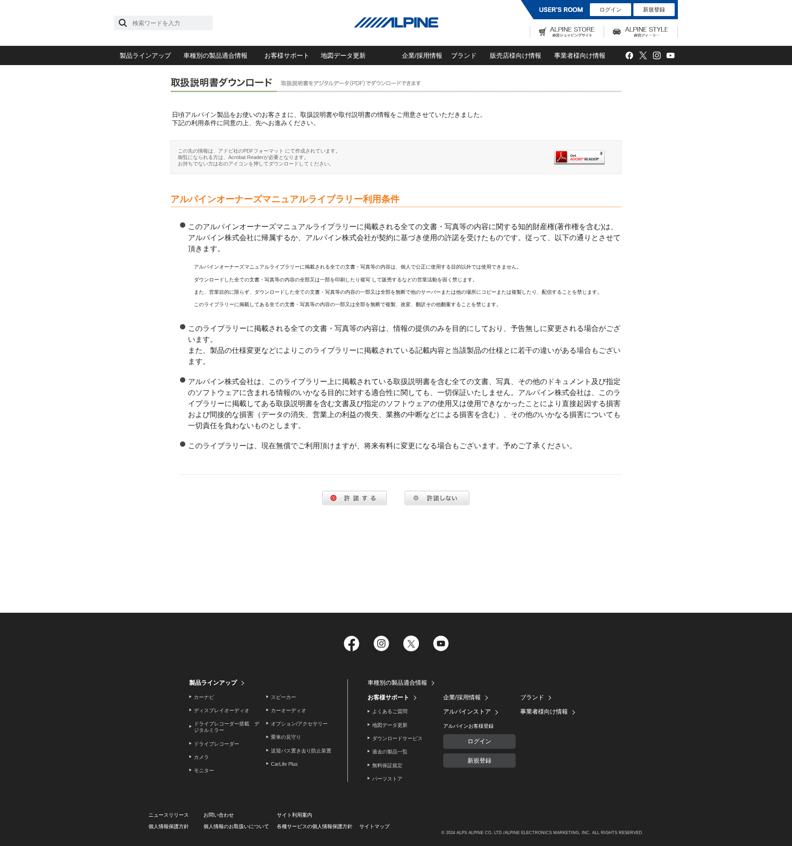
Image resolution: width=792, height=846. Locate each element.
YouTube (670, 55)
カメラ (201, 757)
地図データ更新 (343, 55)
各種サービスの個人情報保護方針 (314, 826)
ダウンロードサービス (397, 738)
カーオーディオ (288, 710)
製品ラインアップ (145, 55)
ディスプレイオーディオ (221, 710)
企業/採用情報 (422, 55)
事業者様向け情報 (579, 55)
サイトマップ (374, 826)
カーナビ (204, 697)
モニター (204, 770)
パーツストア (387, 778)
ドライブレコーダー (216, 744)
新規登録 (654, 9)
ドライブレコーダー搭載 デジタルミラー (226, 727)
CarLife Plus (284, 764)
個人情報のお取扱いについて (236, 826)
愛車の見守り (286, 737)
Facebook (629, 55)
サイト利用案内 (294, 815)
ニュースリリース (168, 815)
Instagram (656, 55)
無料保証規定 (387, 765)
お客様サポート (286, 55)
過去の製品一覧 (389, 751)
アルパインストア (467, 711)
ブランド (464, 55)
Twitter (643, 55)
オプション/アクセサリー (299, 723)
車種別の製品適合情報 (215, 55)
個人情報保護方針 (168, 826)
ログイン (611, 9)
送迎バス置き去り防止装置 (301, 750)
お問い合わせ (219, 815)
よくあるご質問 (389, 711)
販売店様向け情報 (515, 55)
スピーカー (283, 697)
